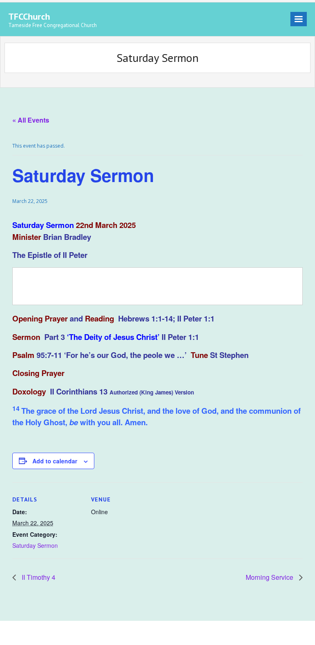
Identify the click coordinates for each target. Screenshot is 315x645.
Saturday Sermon (35, 545)
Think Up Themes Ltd (59, 633)
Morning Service (270, 577)
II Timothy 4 (37, 577)
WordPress (125, 633)
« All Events (30, 120)
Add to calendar (54, 461)
